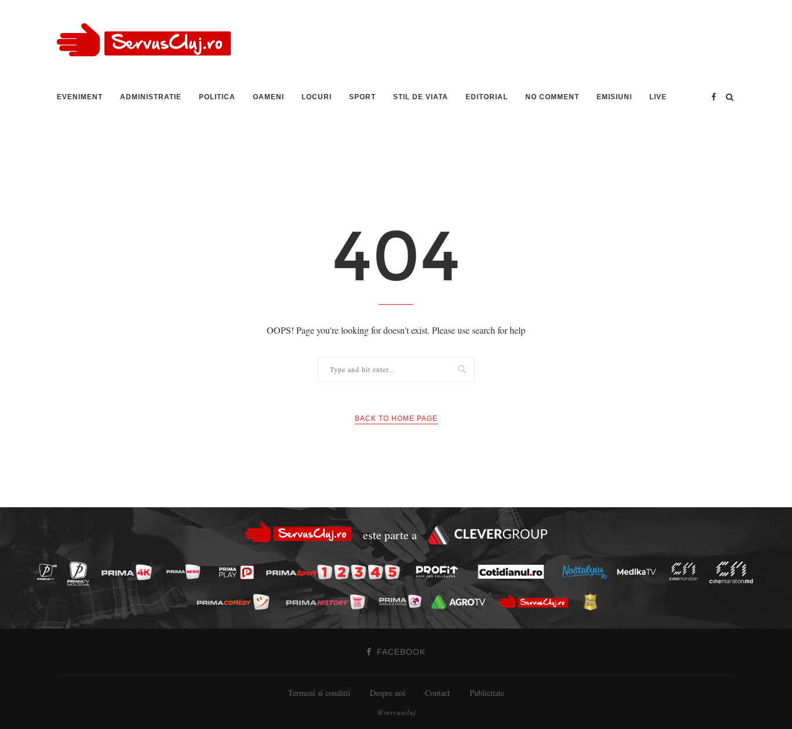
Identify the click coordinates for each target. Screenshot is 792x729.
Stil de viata (420, 97)
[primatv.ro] (50, 571)
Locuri (316, 97)
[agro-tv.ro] (462, 602)
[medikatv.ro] (639, 572)
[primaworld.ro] (403, 601)
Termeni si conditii (319, 692)
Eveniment (80, 97)
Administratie (150, 97)
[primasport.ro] (335, 572)
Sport (362, 97)
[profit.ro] (440, 572)
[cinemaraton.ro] (686, 572)
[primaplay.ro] (239, 572)
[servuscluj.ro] (536, 601)
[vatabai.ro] (593, 602)
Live (658, 97)
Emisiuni (614, 97)
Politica (217, 97)
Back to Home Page (396, 418)
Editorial (487, 97)
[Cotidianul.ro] (514, 572)
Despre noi (387, 692)
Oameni (268, 97)
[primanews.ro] (187, 571)
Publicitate (487, 692)
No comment (552, 97)
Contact (437, 692)
